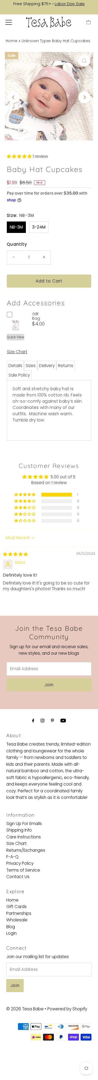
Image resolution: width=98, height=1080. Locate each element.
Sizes (31, 365)
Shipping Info (19, 830)
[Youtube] (63, 720)
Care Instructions (23, 837)
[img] (15, 554)
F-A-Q (12, 857)
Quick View (15, 337)
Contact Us (17, 876)
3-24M (38, 227)
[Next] (84, 97)
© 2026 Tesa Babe (25, 1009)
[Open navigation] (8, 22)
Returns (65, 365)
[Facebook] (33, 720)
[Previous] (14, 97)
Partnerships (18, 913)
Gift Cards (16, 906)
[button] (20, 156)
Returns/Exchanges (25, 850)
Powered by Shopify (67, 1009)
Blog (10, 927)
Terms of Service (23, 870)
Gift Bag (36, 316)
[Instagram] (42, 720)
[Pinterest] (52, 720)
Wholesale (16, 920)
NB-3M (16, 227)
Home (11, 41)
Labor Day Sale (70, 4)
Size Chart (17, 352)
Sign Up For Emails (24, 823)
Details (15, 365)
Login (11, 933)
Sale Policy (19, 375)
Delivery (47, 365)
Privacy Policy (19, 863)
